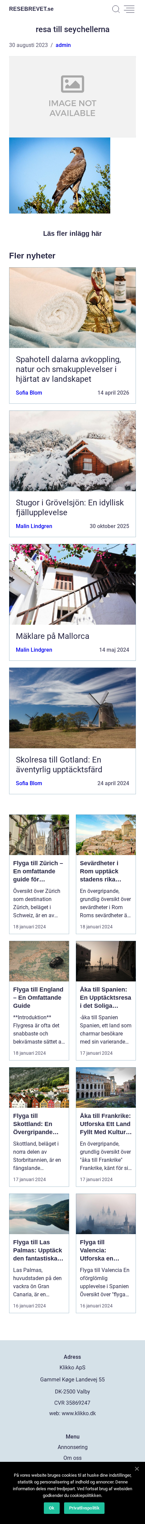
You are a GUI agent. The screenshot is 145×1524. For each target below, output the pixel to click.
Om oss (72, 1458)
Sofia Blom (29, 393)
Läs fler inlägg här (72, 233)
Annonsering (73, 1447)
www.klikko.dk (79, 1413)
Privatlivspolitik (84, 1507)
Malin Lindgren (34, 526)
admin (63, 45)
